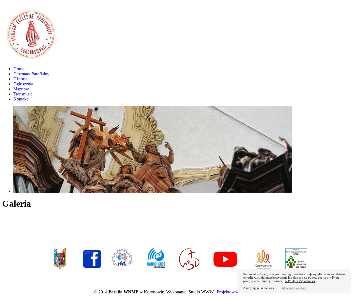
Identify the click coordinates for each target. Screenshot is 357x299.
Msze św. (21, 89)
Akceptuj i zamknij (293, 288)
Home (18, 68)
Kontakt (20, 99)
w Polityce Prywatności (300, 281)
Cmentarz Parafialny (31, 73)
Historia (20, 78)
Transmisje (22, 94)
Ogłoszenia (23, 84)
